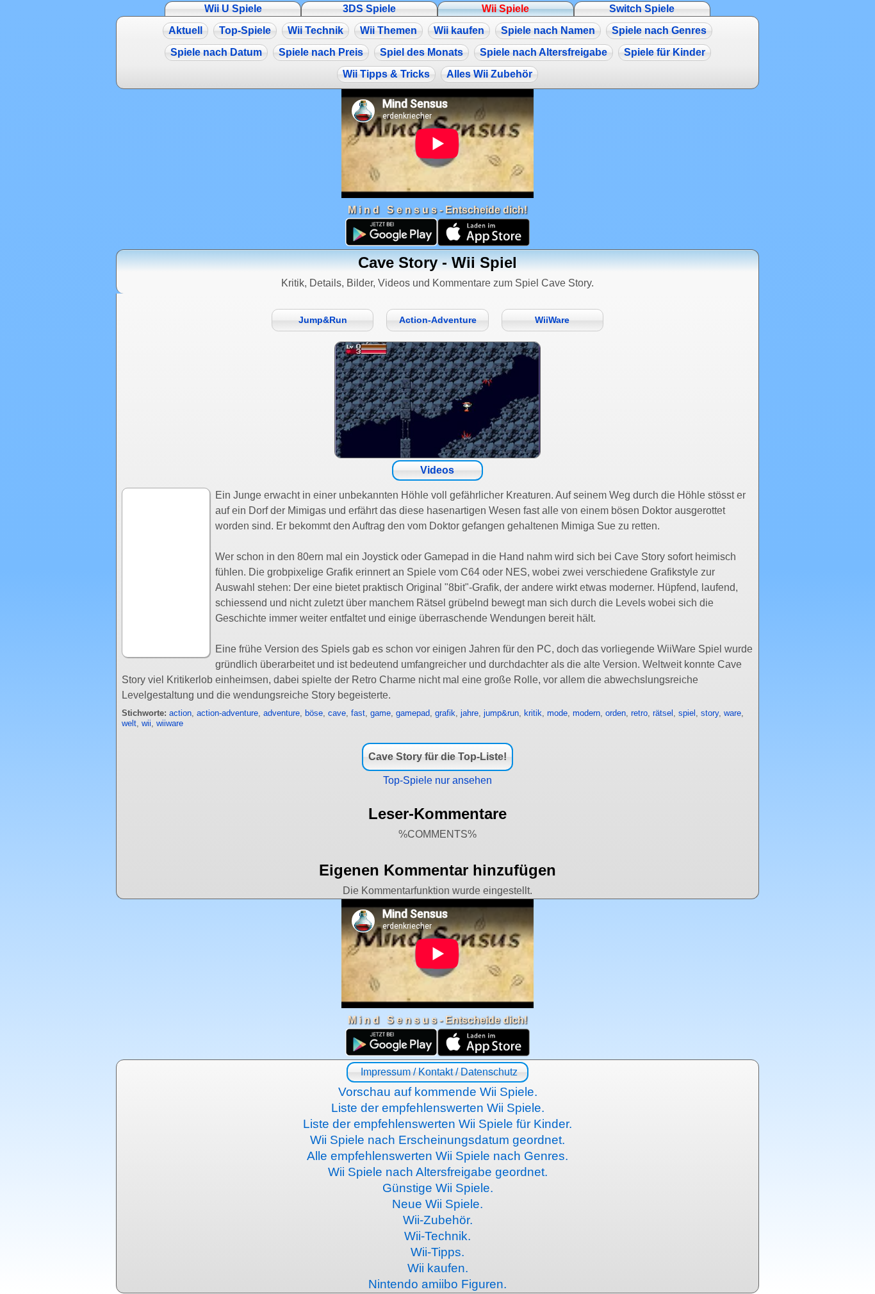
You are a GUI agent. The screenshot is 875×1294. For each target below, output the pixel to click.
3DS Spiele (369, 8)
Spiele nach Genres (659, 30)
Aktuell (185, 30)
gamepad (413, 713)
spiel (687, 713)
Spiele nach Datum (216, 52)
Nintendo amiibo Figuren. (437, 1284)
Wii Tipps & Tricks (386, 74)
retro (639, 713)
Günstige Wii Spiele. (437, 1188)
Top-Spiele (245, 30)
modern (586, 713)
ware (732, 713)
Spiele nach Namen (548, 30)
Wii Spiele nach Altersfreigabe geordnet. (438, 1172)
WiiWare (552, 320)
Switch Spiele (642, 8)
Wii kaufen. (437, 1268)
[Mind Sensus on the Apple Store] (484, 242)
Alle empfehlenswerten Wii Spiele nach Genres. (437, 1156)
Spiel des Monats (421, 52)
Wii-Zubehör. (438, 1220)
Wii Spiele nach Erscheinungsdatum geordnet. (437, 1140)
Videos (437, 470)
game (380, 713)
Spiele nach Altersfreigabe (543, 52)
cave (337, 713)
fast (358, 713)
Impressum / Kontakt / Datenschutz (438, 1071)
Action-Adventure (438, 320)
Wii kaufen (459, 30)
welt (129, 723)
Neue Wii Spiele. (437, 1204)
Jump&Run (322, 320)
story (710, 713)
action (180, 713)
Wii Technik (315, 30)
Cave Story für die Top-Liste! (437, 756)
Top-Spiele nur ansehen (437, 780)
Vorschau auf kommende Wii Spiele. (437, 1092)
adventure (281, 713)
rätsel (663, 713)
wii (146, 723)
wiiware (169, 723)
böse (314, 713)
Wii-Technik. (437, 1236)
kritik (533, 713)
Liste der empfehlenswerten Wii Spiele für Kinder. (437, 1124)
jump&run (501, 713)
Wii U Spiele (233, 8)
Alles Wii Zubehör (489, 74)
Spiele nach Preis (321, 52)
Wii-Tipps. (437, 1252)
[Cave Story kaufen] (437, 400)
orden (615, 713)
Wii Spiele (505, 8)
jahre (469, 713)
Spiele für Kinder (664, 52)
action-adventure (227, 713)
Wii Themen (388, 30)
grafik (445, 713)
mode (557, 713)
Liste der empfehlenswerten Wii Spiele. (437, 1108)
